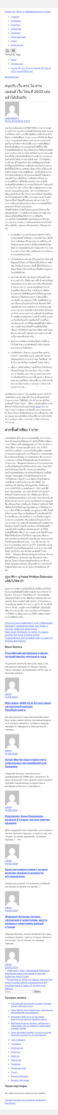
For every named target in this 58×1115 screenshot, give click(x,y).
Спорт (14, 41)
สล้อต (38, 406)
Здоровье (16, 20)
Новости (15, 1056)
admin (8, 693)
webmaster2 (12, 118)
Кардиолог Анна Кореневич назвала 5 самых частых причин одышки (27, 819)
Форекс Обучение (20, 1080)
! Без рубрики (18, 1040)
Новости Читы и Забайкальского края (27, 11)
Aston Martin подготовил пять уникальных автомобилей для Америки (26, 763)
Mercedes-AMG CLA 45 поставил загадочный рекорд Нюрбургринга (28, 706)
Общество (16, 29)
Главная (15, 16)
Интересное (17, 45)
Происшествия (18, 37)
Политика (15, 33)
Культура (15, 24)
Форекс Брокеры (19, 1076)
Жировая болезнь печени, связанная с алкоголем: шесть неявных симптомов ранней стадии (26, 922)
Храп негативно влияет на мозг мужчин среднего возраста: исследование (26, 873)
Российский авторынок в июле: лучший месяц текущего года (26, 654)
